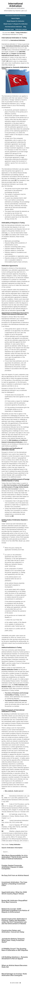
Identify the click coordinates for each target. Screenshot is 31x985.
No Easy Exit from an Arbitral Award (15, 875)
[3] (15, 180)
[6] (13, 516)
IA (20, 983)
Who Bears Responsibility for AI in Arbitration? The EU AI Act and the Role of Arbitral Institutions (15, 857)
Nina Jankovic (9, 791)
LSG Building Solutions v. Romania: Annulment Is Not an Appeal (15, 958)
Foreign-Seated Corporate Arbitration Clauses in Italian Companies (12, 867)
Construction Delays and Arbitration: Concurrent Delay (13, 931)
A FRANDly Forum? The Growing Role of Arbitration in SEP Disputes (15, 949)
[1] (5, 50)
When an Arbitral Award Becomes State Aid (14, 966)
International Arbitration (15, 4)
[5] (24, 310)
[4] (7, 234)
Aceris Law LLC (18, 791)
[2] (7, 61)
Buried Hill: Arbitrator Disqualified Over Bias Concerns (14, 901)
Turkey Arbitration (14, 844)
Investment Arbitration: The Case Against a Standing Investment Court (14, 883)
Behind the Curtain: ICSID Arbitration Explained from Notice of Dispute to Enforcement (15, 910)
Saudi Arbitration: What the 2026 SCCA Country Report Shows (14, 893)
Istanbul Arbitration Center (10, 669)
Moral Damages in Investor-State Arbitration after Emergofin (14, 974)
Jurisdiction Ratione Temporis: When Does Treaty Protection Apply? (13, 940)
